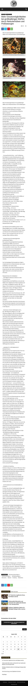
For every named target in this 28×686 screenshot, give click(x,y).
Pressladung (15, 577)
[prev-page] (2, 614)
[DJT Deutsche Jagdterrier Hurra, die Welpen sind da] (4, 596)
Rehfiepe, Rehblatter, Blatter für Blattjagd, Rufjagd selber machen (14, 668)
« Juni (2, 653)
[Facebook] (2, 29)
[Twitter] (5, 29)
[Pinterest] (8, 29)
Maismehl (9, 577)
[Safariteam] (14, 3)
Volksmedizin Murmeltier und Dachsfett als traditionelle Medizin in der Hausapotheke (17, 603)
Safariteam (5, 682)
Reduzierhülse (20, 577)
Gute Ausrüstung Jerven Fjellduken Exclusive (11, 671)
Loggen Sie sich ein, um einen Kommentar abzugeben (14, 623)
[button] (2, 9)
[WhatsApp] (11, 29)
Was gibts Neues (8, 14)
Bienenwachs (4, 577)
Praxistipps (6, 12)
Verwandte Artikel (6, 591)
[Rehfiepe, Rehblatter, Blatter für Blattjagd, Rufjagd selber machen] (4, 609)
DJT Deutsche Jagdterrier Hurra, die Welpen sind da (13, 660)
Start (2, 12)
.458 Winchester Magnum (6, 576)
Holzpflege (4, 674)
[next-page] (4, 614)
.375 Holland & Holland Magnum (14, 574)
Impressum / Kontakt (12, 682)
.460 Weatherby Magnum (16, 576)
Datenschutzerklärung (21, 682)
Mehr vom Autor (14, 591)
